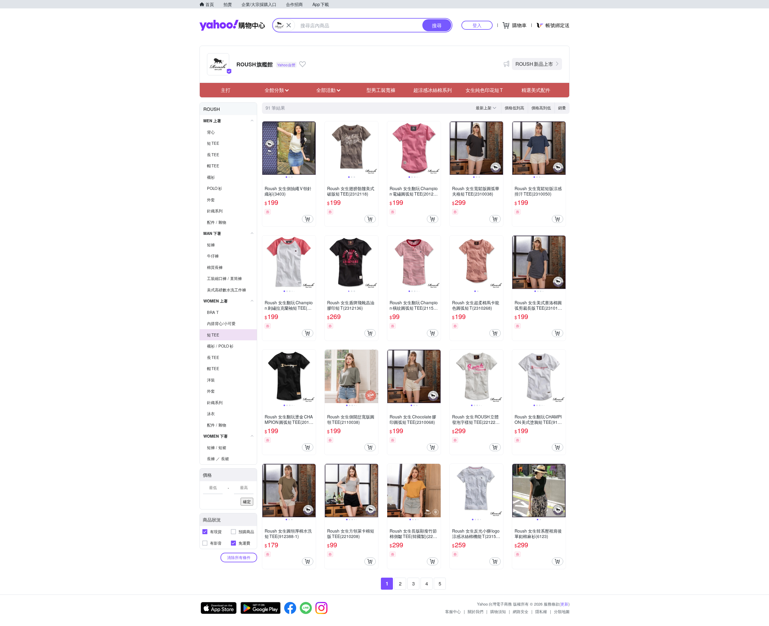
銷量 (562, 108)
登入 (477, 25)
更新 (564, 604)
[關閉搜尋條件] (288, 25)
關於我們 (475, 611)
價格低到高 (514, 108)
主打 (225, 90)
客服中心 (453, 611)
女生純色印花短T (484, 90)
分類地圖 (562, 611)
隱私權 (541, 611)
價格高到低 (541, 108)
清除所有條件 (239, 557)
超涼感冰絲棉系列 (432, 90)
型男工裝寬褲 (380, 90)
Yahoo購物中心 (232, 25)
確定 (247, 501)
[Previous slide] (266, 148)
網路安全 (520, 611)
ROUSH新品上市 (534, 63)
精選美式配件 (535, 90)
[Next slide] (312, 148)
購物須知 (498, 611)
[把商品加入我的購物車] (307, 219)
